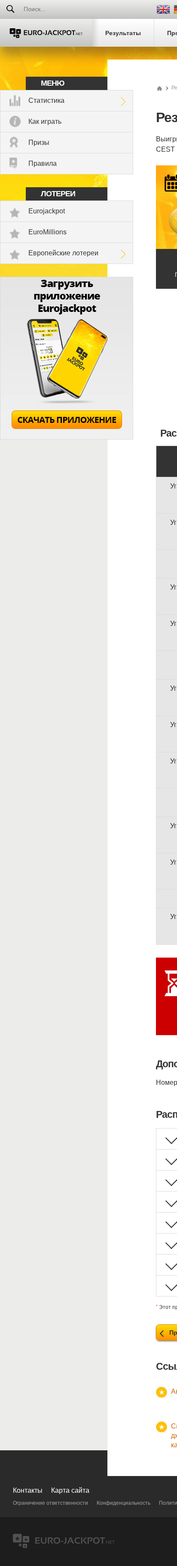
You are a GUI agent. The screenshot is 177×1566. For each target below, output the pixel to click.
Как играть (44, 121)
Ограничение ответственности (50, 1503)
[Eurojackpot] (46, 33)
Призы (38, 142)
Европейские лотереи (63, 253)
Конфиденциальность (123, 1503)
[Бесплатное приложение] (66, 437)
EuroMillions (47, 232)
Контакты (28, 1490)
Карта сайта (70, 1490)
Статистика (46, 100)
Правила (42, 163)
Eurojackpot (46, 211)
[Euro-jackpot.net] (159, 88)
